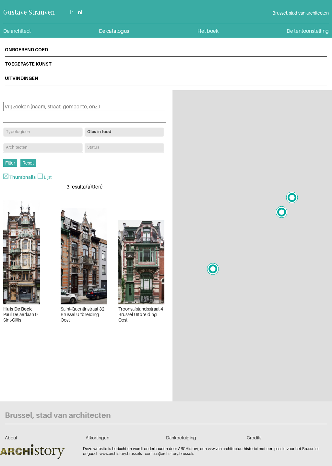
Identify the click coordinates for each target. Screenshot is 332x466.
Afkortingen (97, 437)
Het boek (208, 31)
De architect (17, 31)
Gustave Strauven (29, 11)
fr (71, 12)
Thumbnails (22, 177)
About (11, 437)
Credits (254, 437)
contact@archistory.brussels (169, 453)
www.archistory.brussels (121, 453)
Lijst (48, 177)
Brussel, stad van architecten (300, 13)
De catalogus (114, 31)
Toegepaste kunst (28, 64)
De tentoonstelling (308, 31)
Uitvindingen (21, 78)
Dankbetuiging (181, 437)
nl (80, 12)
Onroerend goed (26, 49)
